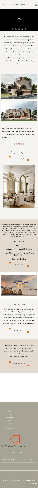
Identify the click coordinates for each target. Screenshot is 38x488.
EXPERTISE (9, 414)
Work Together (17, 264)
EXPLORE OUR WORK (18, 363)
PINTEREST (23, 475)
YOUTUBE (4, 475)
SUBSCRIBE (32, 459)
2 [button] (15, 29)
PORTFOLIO (9, 411)
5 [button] (25, 29)
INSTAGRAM (14, 475)
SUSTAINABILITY (10, 417)
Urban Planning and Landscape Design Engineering (19, 254)
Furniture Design (19, 259)
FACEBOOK (5, 478)
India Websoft (32, 483)
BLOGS (8, 426)
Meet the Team (17, 330)
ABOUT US (8, 420)
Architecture (19, 241)
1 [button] (12, 29)
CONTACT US (9, 429)
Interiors (19, 245)
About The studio (18, 158)
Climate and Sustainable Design (19, 249)
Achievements (10, 423)
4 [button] (22, 29)
